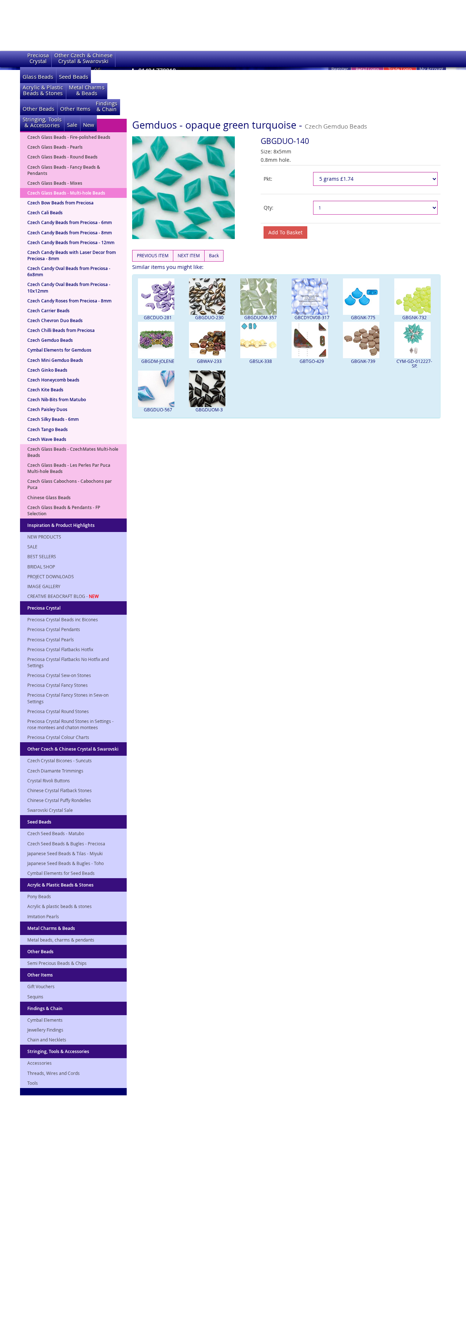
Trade (400, 69)
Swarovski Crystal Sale (50, 810)
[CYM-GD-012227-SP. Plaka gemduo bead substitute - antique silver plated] (414, 340)
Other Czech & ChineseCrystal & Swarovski (83, 58)
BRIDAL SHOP (41, 567)
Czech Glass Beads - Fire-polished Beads (68, 137)
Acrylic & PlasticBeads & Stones (43, 90)
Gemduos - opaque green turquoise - (249, 125)
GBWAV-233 (209, 361)
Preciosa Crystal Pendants (53, 629)
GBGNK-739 (363, 361)
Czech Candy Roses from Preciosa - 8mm (69, 301)
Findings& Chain (106, 106)
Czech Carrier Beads (48, 311)
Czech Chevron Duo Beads (55, 320)
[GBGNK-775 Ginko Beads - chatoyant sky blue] (363, 296)
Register (339, 69)
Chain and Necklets (46, 1040)
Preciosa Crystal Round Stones (58, 711)
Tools (32, 1083)
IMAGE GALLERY (43, 586)
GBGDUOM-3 (209, 409)
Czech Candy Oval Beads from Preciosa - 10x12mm (68, 287)
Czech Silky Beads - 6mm (53, 419)
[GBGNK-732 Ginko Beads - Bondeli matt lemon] (414, 296)
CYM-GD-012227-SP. (414, 363)
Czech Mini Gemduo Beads (55, 360)
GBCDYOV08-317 (312, 317)
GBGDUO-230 (209, 317)
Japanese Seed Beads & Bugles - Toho (65, 863)
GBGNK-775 (363, 317)
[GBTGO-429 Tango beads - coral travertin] (312, 340)
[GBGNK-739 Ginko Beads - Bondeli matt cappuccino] (363, 340)
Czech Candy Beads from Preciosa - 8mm (69, 233)
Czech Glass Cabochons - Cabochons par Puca (69, 484)
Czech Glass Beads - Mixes (54, 183)
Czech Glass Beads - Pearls (55, 147)
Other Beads (39, 108)
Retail (367, 69)
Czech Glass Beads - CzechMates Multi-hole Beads (72, 452)
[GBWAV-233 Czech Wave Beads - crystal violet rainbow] (209, 340)
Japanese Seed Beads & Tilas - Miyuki (65, 853)
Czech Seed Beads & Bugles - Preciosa (66, 843)
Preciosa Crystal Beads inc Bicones (62, 619)
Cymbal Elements (45, 1020)
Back (214, 255)
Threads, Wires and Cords (53, 1073)
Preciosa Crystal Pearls (50, 639)
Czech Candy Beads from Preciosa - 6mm (69, 222)
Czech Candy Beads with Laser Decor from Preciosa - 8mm (71, 255)
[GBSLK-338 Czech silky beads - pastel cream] (260, 340)
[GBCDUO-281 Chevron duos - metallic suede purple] (158, 296)
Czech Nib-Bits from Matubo (56, 399)
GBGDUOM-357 (260, 317)
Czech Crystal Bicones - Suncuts (59, 760)
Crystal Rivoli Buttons (48, 780)
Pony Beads (39, 896)
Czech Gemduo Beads (50, 340)
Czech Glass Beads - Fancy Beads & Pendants (63, 170)
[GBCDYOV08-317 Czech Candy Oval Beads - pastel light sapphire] (312, 296)
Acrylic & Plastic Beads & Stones (60, 885)
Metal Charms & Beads (51, 928)
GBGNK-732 (414, 317)
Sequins (35, 997)
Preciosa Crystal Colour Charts (58, 737)
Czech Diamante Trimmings (55, 771)
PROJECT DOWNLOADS (50, 576)
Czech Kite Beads (45, 390)
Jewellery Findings (45, 1030)
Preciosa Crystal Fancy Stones (57, 685)
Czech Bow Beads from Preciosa (60, 203)
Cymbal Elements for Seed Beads (61, 873)
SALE (32, 546)
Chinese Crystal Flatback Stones (59, 790)
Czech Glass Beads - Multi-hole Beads (66, 193)
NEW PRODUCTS (44, 537)
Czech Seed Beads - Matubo (55, 833)
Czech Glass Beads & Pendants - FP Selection (63, 510)
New (88, 124)
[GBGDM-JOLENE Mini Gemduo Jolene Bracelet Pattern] (158, 340)
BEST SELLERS (41, 556)
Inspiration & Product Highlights (61, 525)
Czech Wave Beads (46, 439)
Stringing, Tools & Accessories (58, 1051)
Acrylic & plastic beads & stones (59, 906)
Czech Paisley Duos (47, 409)
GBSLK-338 (260, 361)
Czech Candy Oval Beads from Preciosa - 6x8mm (68, 271)
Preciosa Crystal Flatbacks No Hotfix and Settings (68, 662)
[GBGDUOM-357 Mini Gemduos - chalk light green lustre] (260, 296)
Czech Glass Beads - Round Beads (62, 157)
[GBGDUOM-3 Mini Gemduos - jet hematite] (209, 389)
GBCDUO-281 (158, 317)
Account (431, 69)
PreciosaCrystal (38, 58)
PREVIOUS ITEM (153, 255)
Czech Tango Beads (47, 429)
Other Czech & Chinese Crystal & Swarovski (72, 749)
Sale (72, 124)
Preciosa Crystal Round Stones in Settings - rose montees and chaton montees (70, 724)
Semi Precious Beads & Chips (57, 963)
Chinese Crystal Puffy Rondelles (59, 800)
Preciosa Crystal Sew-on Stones (59, 675)
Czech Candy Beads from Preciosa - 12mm (70, 242)
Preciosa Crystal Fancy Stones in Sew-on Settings (67, 698)
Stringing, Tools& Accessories (42, 122)
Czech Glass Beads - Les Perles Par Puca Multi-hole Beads (68, 468)
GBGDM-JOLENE (157, 361)
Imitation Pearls (43, 916)
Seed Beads (73, 76)
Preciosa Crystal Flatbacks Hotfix (60, 649)
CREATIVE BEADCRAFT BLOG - (63, 596)
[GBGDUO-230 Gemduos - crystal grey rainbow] (209, 296)
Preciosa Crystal (43, 608)
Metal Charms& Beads (86, 90)
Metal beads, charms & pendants (60, 940)
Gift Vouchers (41, 986)
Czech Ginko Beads (47, 370)
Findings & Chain (45, 1008)
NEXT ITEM (189, 255)
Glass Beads (38, 76)
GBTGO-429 (312, 361)
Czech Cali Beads (45, 213)
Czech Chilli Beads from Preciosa (61, 330)
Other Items (75, 108)
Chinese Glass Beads (49, 497)
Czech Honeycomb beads (53, 380)
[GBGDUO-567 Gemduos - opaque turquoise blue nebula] (158, 389)
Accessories (39, 1063)
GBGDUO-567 (158, 409)
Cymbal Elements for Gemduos (59, 350)
